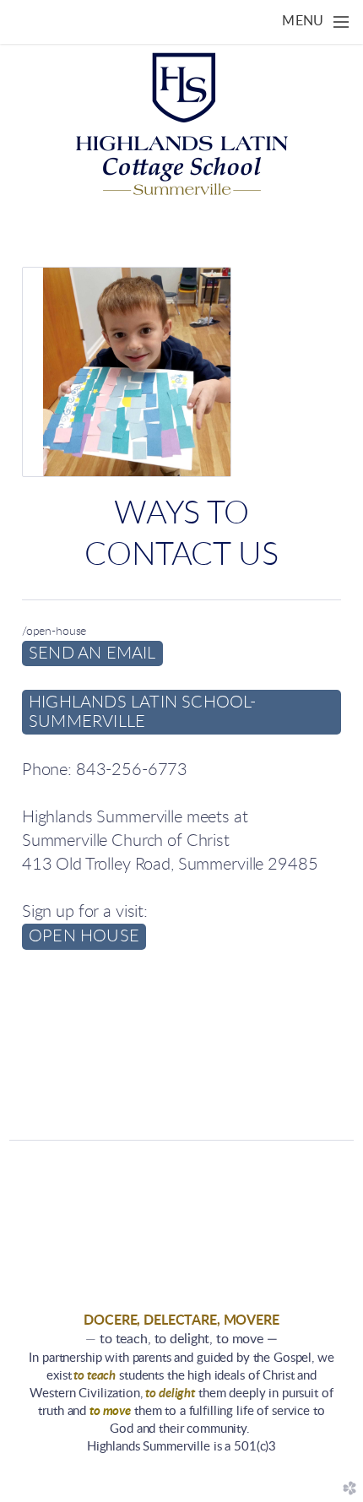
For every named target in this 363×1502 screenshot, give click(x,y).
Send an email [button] (92, 653)
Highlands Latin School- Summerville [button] (143, 711)
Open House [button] (84, 936)
